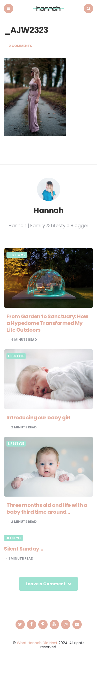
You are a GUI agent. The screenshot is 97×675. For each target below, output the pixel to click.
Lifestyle (16, 356)
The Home (16, 255)
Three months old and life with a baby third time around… (46, 509)
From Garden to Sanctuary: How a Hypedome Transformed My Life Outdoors (47, 323)
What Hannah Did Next (37, 642)
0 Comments (20, 46)
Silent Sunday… (23, 548)
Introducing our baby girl (38, 417)
